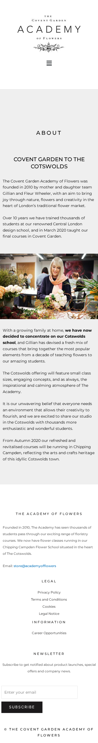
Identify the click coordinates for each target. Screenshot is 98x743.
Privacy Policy (49, 592)
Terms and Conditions (49, 599)
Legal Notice (49, 614)
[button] (49, 63)
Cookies (49, 606)
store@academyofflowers (35, 566)
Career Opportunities (49, 633)
